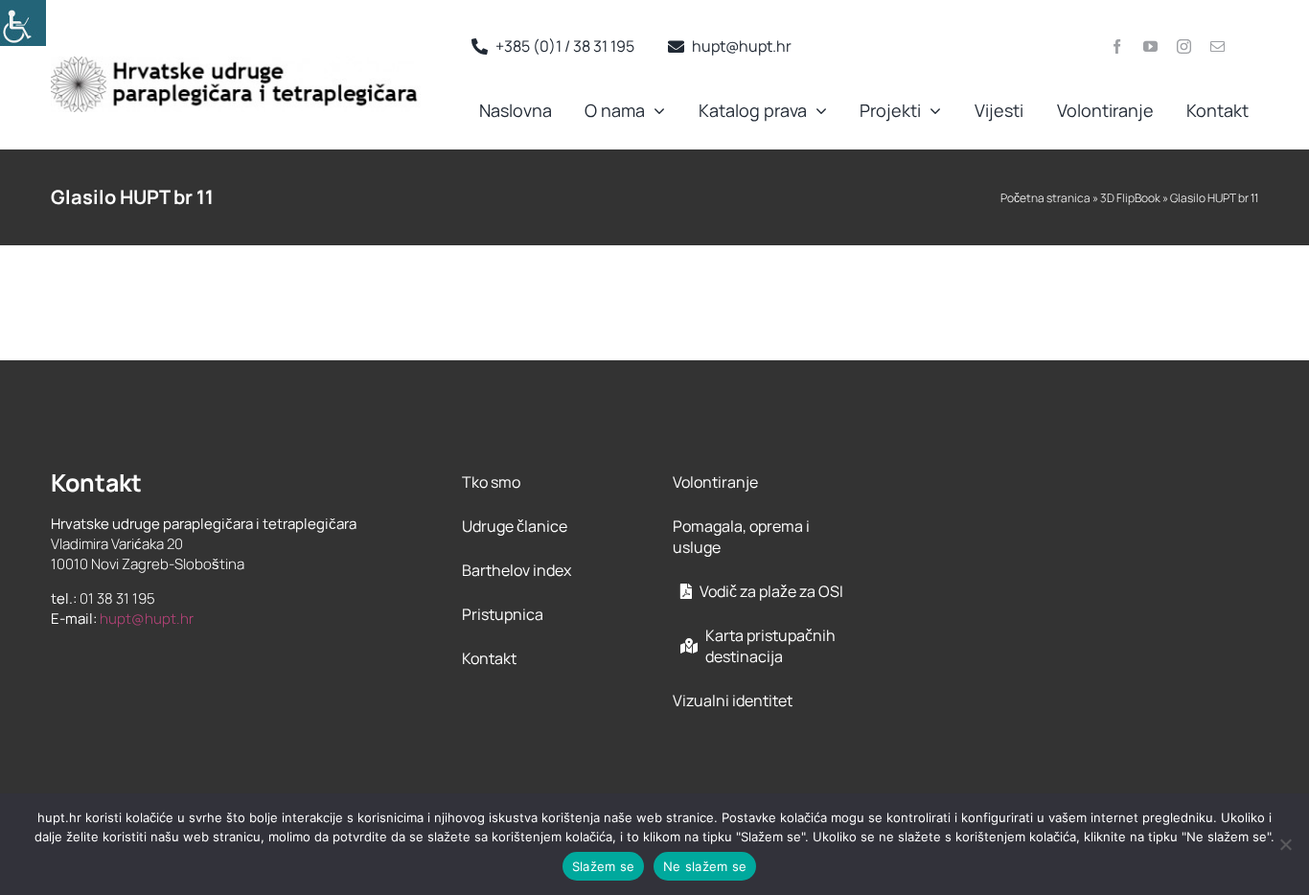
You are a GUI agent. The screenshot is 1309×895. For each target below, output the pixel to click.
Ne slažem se (704, 866)
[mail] (1217, 46)
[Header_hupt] (236, 64)
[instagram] (1184, 46)
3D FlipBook (1130, 198)
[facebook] (1117, 46)
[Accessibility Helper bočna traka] (23, 23)
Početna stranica (1045, 198)
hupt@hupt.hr (147, 618)
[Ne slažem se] (1285, 844)
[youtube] (1150, 46)
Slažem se (603, 866)
